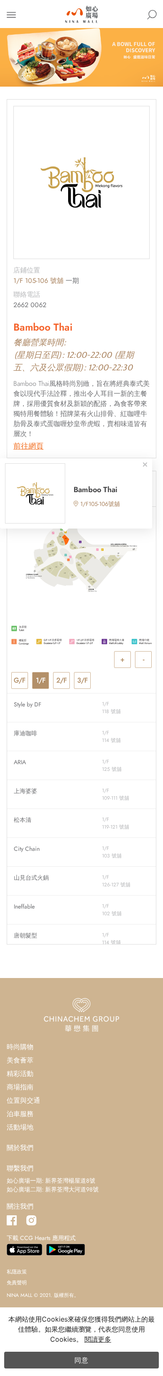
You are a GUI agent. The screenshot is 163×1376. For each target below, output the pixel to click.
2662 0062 (29, 305)
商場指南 (20, 1087)
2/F (61, 680)
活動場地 (20, 1127)
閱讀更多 (97, 1339)
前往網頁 (28, 446)
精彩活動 (20, 1073)
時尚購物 (20, 1047)
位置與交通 (23, 1100)
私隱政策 (17, 1272)
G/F (19, 680)
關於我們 (20, 1148)
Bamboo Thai (95, 489)
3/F (82, 680)
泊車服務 (20, 1114)
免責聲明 (17, 1283)
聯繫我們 (20, 1168)
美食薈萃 (20, 1060)
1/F (41, 680)
